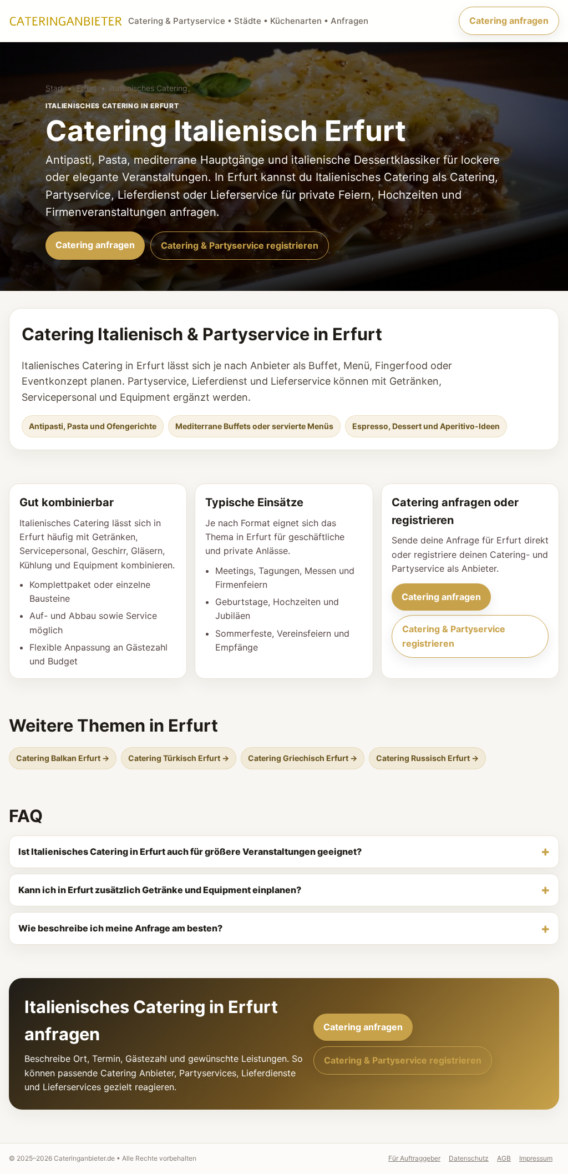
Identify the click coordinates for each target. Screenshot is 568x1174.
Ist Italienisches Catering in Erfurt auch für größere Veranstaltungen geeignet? (190, 851)
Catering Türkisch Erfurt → (178, 758)
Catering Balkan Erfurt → (62, 758)
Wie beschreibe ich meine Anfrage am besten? (120, 928)
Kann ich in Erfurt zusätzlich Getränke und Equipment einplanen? (159, 889)
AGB (504, 1158)
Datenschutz (469, 1158)
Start (54, 88)
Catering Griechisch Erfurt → (302, 758)
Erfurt (87, 88)
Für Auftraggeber (414, 1158)
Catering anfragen (509, 20)
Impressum (535, 1158)
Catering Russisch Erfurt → (427, 758)
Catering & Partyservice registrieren (239, 245)
